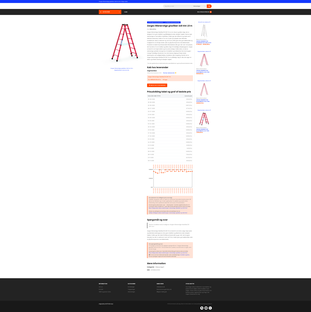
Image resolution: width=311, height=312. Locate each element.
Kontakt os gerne (184, 255)
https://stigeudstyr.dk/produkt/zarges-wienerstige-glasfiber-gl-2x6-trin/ (168, 208)
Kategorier (106, 12)
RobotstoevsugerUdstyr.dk (164, 289)
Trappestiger (131, 289)
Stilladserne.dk (161, 287)
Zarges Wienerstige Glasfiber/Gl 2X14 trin (202, 100)
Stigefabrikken (152, 71)
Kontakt (101, 289)
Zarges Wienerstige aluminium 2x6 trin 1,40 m (203, 42)
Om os (101, 287)
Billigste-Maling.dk (162, 292)
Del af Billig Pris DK (203, 12)
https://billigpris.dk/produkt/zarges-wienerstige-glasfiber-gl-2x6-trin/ (168, 213)
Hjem (125, 12)
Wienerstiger (131, 292)
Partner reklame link (169, 73)
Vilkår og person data (105, 292)
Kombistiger (131, 287)
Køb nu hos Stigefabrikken (157, 85)
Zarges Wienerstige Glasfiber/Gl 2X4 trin (202, 130)
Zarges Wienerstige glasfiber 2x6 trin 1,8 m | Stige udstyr (113, 1)
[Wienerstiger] (160, 267)
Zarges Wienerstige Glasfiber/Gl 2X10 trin (202, 71)
